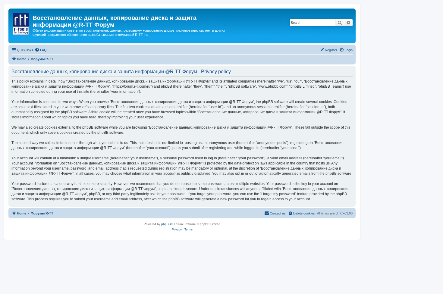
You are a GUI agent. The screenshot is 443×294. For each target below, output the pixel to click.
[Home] (21, 22)
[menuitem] (41, 50)
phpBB (166, 224)
